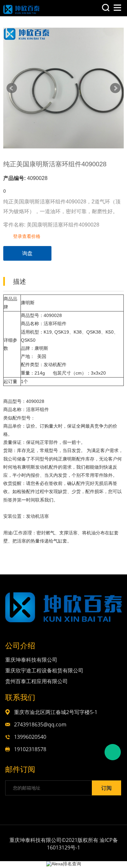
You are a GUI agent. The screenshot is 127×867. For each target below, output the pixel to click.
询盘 (27, 253)
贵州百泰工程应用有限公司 (36, 681)
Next (115, 88)
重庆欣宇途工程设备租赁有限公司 (44, 670)
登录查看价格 (26, 236)
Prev (12, 88)
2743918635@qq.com (40, 724)
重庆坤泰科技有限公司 (31, 659)
